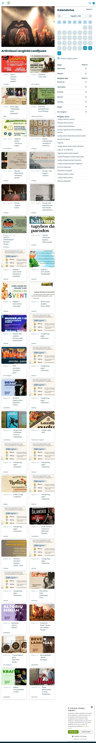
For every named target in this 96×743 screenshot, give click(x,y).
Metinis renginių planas (69, 58)
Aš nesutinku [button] (85, 732)
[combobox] (92, 707)
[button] (80, 736)
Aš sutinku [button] (73, 732)
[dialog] (80, 723)
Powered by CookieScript (80, 739)
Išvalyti (89, 9)
